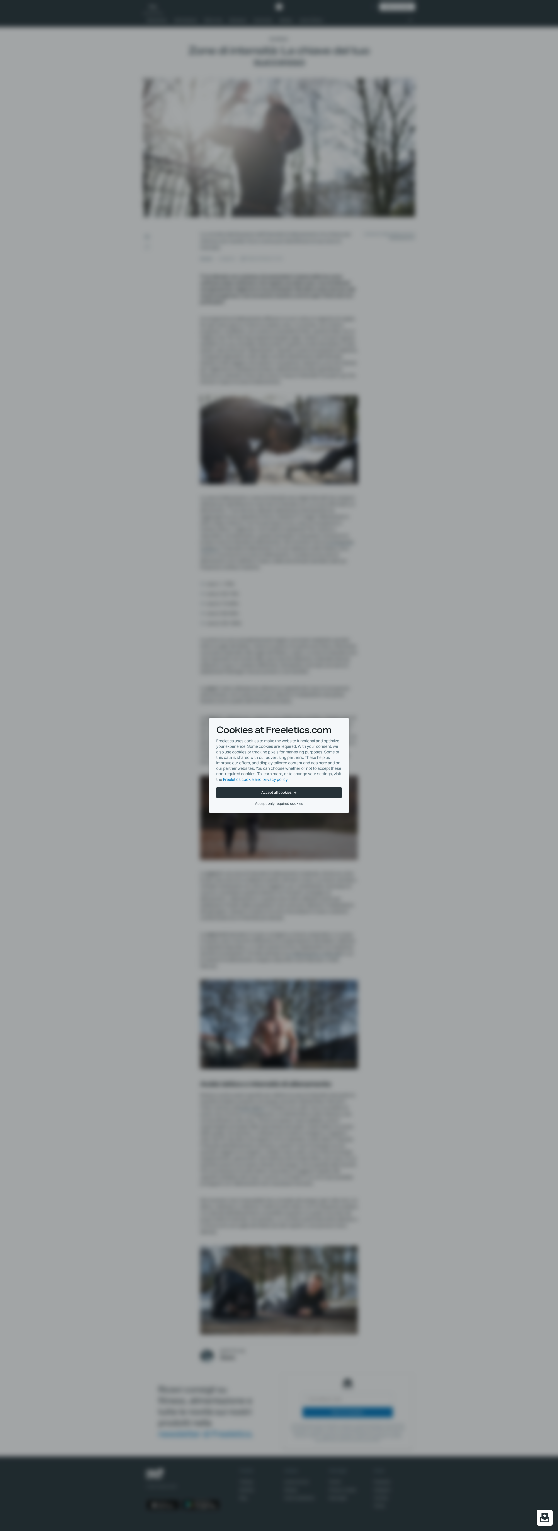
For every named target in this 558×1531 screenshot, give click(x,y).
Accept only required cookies (279, 803)
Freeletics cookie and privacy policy (255, 779)
